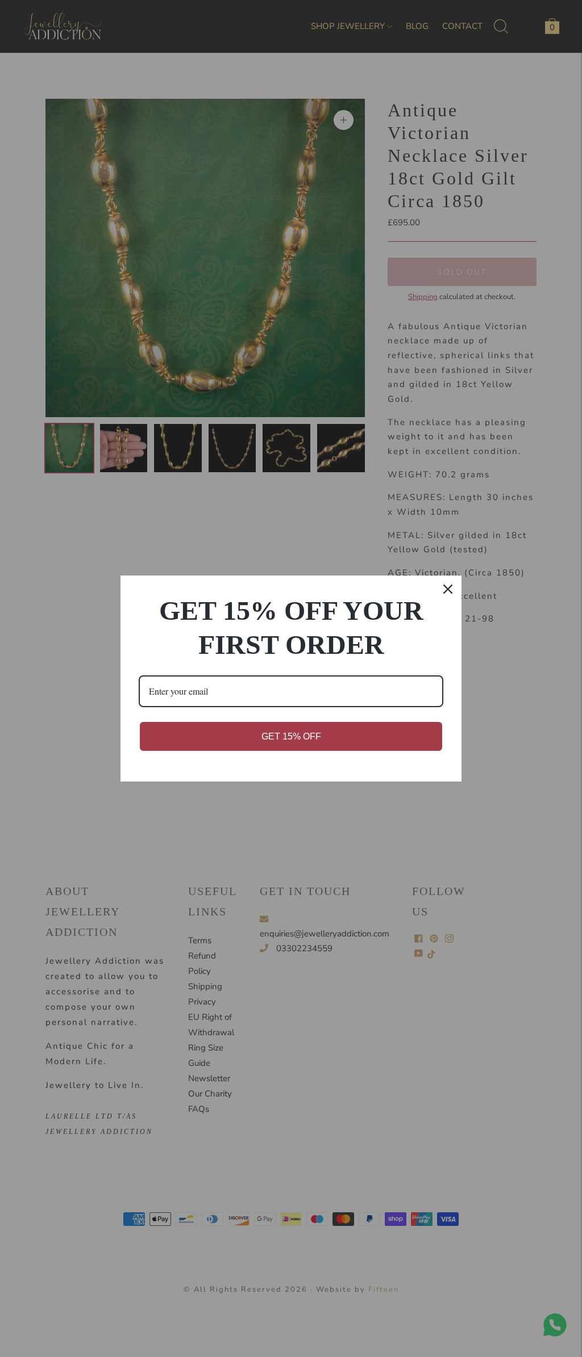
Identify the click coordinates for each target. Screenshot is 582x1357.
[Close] (448, 589)
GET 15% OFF (291, 736)
